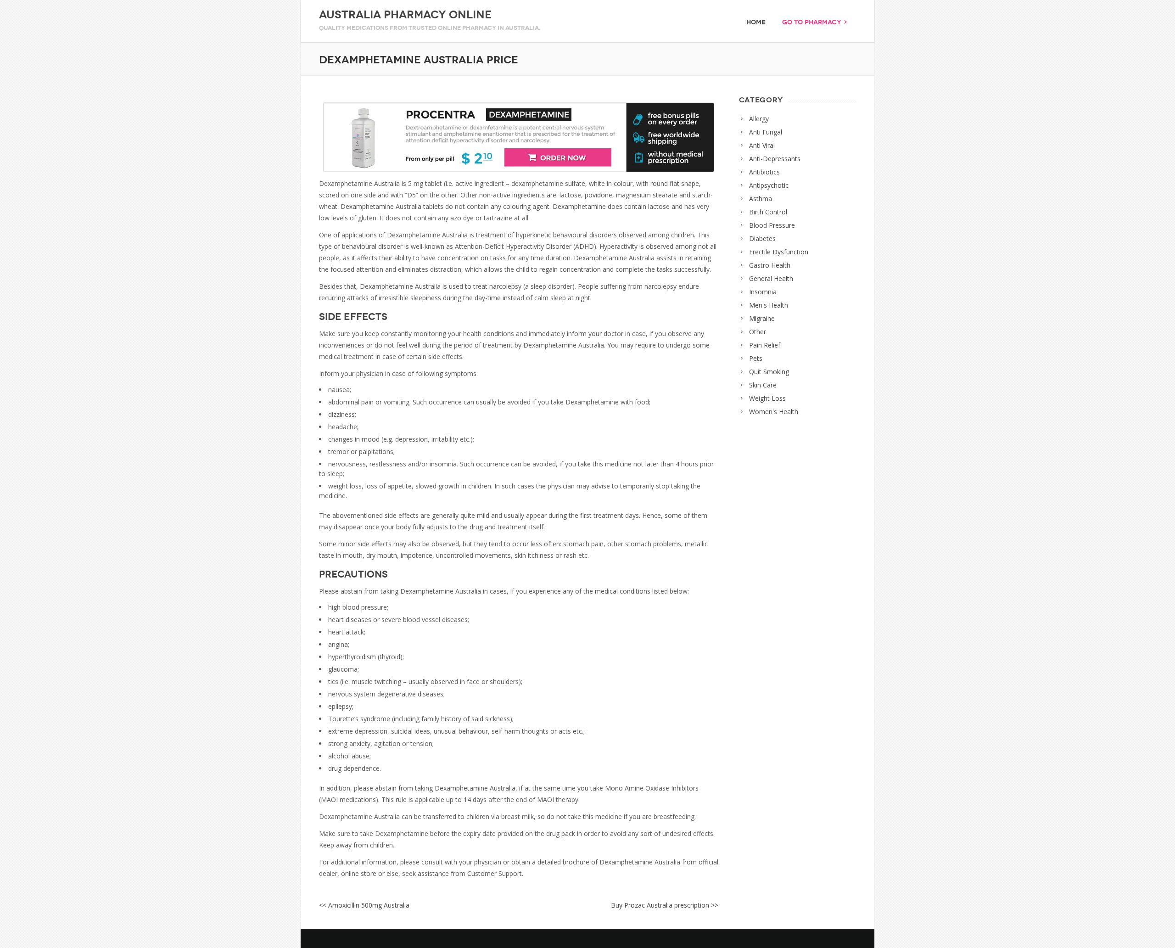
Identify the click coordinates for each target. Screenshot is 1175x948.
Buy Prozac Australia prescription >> (664, 905)
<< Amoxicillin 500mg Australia (364, 905)
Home (756, 22)
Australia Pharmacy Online (405, 15)
